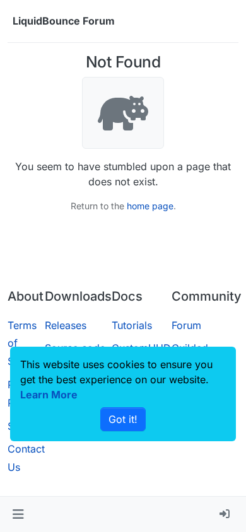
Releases (65, 325)
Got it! (123, 419)
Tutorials (132, 325)
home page (150, 205)
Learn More (49, 394)
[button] (18, 514)
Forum (186, 325)
